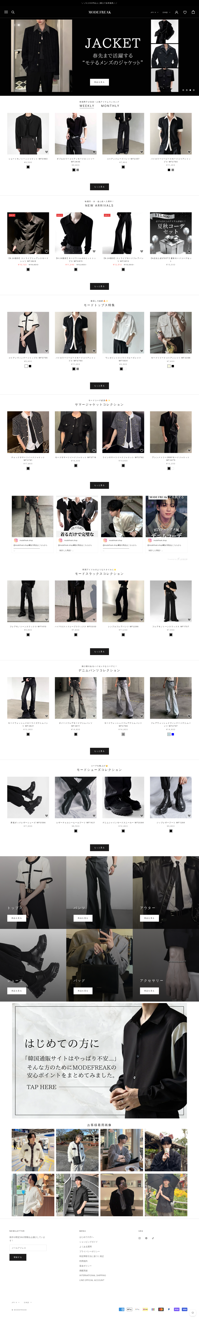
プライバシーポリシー (89, 1251)
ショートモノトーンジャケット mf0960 (28, 159)
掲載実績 (83, 1270)
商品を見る (99, 82)
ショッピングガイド (88, 1242)
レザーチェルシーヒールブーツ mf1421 (75, 822)
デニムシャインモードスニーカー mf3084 (123, 822)
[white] (125, 369)
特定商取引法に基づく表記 (91, 1256)
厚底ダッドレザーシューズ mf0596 (28, 822)
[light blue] (169, 734)
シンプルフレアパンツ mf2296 (123, 626)
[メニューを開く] (6, 12)
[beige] (169, 366)
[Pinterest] (146, 1238)
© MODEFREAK (19, 1310)
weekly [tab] (87, 106)
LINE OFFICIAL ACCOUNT (91, 1280)
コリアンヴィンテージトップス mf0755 (28, 358)
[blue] (173, 734)
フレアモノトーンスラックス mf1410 (28, 626)
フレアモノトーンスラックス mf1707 (170, 626)
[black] (28, 167)
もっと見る (99, 187)
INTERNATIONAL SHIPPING (92, 1275)
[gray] (77, 170)
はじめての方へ (86, 1237)
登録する (18, 1257)
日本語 (165, 12)
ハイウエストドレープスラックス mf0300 (76, 626)
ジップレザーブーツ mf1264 (171, 822)
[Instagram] (140, 1238)
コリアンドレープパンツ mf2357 (123, 159)
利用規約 (83, 1261)
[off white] (26, 366)
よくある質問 (85, 1246)
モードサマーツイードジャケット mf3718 (75, 457)
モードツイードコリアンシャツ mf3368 (170, 358)
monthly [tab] (110, 106)
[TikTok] (153, 1238)
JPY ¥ (153, 12)
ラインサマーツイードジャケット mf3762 (123, 457)
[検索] (13, 12)
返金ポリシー (85, 1265)
